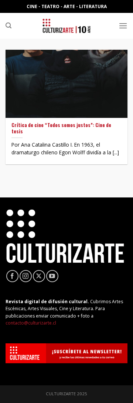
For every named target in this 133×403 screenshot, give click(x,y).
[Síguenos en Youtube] (52, 276)
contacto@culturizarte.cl (31, 323)
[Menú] (123, 26)
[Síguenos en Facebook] (12, 276)
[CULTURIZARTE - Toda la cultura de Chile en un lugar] (66, 26)
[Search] (8, 25)
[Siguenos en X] (39, 276)
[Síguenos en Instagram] (26, 276)
